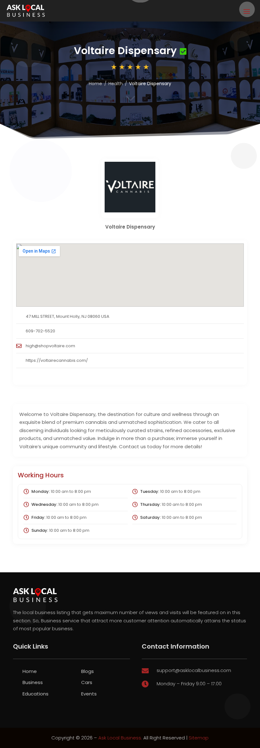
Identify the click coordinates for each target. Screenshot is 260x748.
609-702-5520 (40, 331)
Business (33, 682)
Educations (36, 693)
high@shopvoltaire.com (50, 346)
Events (89, 693)
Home (95, 83)
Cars (86, 682)
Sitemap (199, 737)
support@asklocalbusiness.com (194, 670)
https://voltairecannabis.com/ (57, 360)
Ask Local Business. (120, 737)
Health (115, 83)
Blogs (87, 671)
